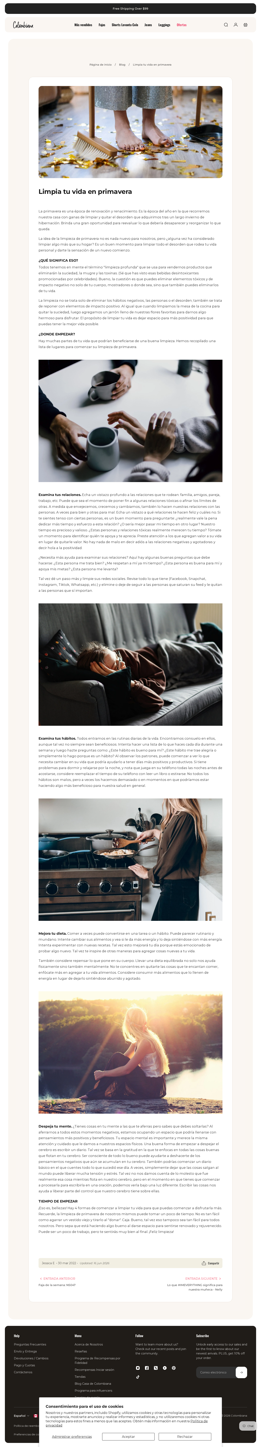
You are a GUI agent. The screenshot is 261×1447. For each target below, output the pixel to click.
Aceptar (128, 1437)
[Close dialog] (251, 9)
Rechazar (185, 1437)
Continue (67, 770)
